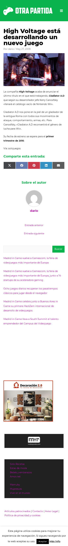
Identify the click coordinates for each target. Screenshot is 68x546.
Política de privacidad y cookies (22, 515)
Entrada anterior (34, 225)
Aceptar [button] (42, 541)
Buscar (58, 249)
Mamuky (15, 484)
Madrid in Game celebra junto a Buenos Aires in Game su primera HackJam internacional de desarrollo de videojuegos (30, 306)
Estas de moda (18, 468)
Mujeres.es (16, 489)
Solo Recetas (17, 464)
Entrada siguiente (34, 233)
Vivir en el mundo (20, 493)
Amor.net (15, 476)
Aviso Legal (51, 511)
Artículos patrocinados (17, 511)
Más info (55, 541)
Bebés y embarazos (21, 472)
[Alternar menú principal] (61, 10)
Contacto (37, 511)
